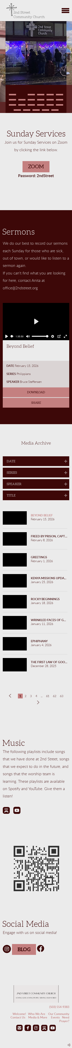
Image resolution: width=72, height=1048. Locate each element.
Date (10, 365)
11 (50, 101)
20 (26, 111)
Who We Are (36, 1014)
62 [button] (54, 696)
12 (59, 101)
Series (11, 374)
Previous (3, 67)
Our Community (58, 1014)
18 (59, 106)
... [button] (41, 696)
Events (55, 1017)
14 (21, 106)
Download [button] (36, 392)
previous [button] (11, 696)
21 (36, 111)
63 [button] (61, 696)
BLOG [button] (24, 949)
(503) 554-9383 (59, 1007)
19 (17, 111)
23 (55, 111)
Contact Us (18, 1017)
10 (40, 101)
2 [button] (25, 696)
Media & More (39, 1017)
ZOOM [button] (36, 166)
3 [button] (31, 696)
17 (50, 106)
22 (45, 111)
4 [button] (36, 696)
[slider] (12, 336)
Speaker (12, 381)
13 (12, 106)
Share (36, 402)
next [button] (37, 702)
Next (69, 67)
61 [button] (47, 696)
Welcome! (19, 1014)
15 (31, 106)
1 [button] (20, 696)
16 (40, 106)
